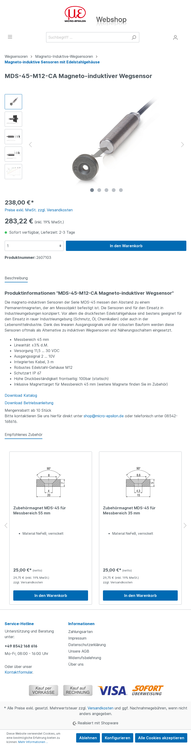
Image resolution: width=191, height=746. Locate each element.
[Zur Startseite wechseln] (95, 16)
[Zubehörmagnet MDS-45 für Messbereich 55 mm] (50, 482)
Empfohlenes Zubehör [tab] (23, 434)
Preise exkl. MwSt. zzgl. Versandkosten (39, 210)
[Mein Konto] (175, 37)
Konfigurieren (117, 738)
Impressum (77, 638)
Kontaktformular (18, 672)
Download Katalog (21, 395)
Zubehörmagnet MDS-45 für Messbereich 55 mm (39, 510)
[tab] (16, 277)
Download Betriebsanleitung (29, 402)
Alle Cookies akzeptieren (161, 738)
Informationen (81, 623)
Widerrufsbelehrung (84, 657)
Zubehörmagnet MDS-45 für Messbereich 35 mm (129, 510)
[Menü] (10, 36)
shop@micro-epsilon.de (104, 416)
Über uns (76, 664)
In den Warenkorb (126, 245)
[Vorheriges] (30, 144)
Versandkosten (100, 708)
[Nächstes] (182, 144)
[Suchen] (133, 37)
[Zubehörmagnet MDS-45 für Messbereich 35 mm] (140, 482)
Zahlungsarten (80, 631)
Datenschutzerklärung (87, 644)
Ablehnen (88, 738)
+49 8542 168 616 (21, 646)
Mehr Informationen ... (33, 742)
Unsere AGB (78, 651)
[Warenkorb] (183, 36)
